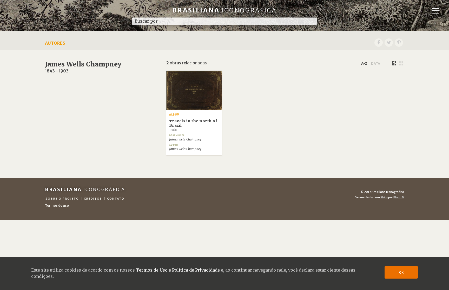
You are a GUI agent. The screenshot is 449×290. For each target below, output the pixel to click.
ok (401, 272)
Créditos (93, 198)
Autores (55, 43)
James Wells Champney (185, 139)
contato (115, 198)
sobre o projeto (62, 198)
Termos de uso (57, 205)
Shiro (384, 197)
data (375, 63)
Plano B (398, 197)
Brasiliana (224, 10)
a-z (364, 63)
